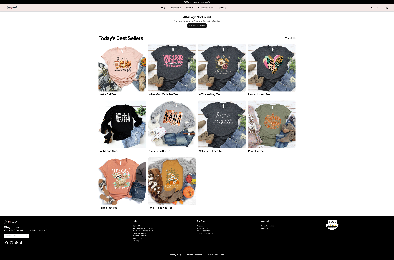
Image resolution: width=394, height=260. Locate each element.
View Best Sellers (197, 26)
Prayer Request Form (205, 233)
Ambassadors (202, 228)
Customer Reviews (206, 8)
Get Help (222, 8)
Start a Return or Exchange (143, 228)
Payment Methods (140, 236)
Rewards (264, 228)
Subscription (176, 8)
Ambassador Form (204, 231)
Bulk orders (137, 238)
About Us (190, 8)
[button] (25, 236)
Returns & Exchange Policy (143, 231)
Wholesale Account (140, 233)
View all (288, 38)
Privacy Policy (176, 255)
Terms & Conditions (195, 255)
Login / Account (267, 226)
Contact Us (137, 226)
